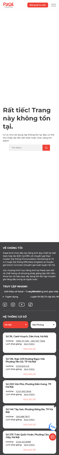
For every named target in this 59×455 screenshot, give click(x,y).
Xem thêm (29, 344)
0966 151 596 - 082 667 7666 (30, 341)
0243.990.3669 (23, 391)
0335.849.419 (22, 366)
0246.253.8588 (23, 442)
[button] (4, 406)
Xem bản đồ (29, 348)
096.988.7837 (23, 416)
